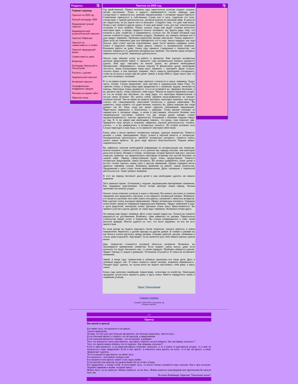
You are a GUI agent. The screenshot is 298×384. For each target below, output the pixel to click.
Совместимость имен (83, 56)
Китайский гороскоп (82, 81)
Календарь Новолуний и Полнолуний (84, 67)
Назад (141, 287)
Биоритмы (77, 61)
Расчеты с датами (81, 72)
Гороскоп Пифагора (82, 38)
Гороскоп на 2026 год (83, 15)
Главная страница (149, 298)
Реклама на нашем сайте (85, 93)
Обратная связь (80, 97)
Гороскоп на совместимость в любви (84, 43)
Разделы (77, 5)
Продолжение (153, 287)
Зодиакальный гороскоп (84, 77)
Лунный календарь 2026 (84, 19)
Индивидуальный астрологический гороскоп (85, 32)
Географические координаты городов (82, 87)
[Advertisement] (212, 62)
